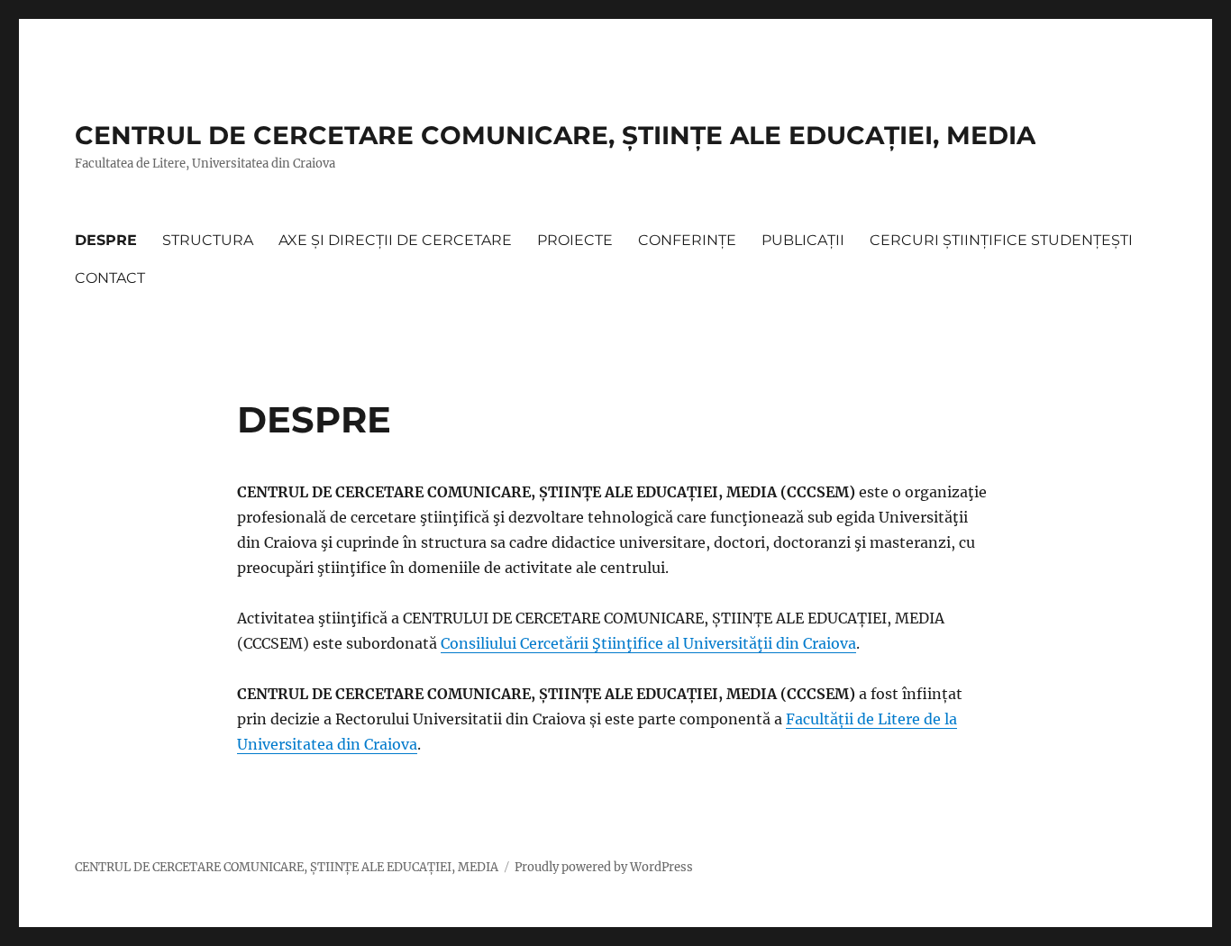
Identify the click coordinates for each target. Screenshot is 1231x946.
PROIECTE (575, 240)
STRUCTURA (207, 240)
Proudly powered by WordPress (604, 867)
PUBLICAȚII (802, 240)
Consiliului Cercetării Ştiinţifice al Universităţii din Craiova (648, 643)
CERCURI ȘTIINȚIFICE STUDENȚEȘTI (1001, 240)
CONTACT (110, 278)
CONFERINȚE (687, 240)
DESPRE (106, 240)
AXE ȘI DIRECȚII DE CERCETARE (395, 240)
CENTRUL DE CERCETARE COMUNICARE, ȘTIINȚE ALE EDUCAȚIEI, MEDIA (555, 135)
